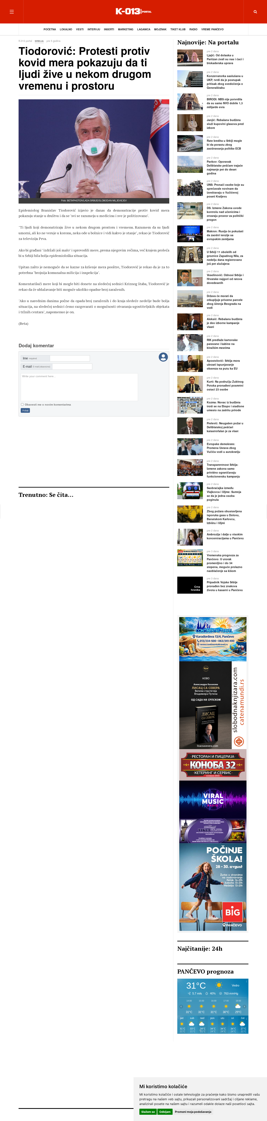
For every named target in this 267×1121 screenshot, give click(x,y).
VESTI (80, 29)
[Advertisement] (94, 451)
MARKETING (125, 29)
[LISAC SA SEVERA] (212, 705)
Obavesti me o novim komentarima (48, 404)
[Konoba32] (212, 764)
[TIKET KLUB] (212, 830)
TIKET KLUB (177, 29)
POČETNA (50, 29)
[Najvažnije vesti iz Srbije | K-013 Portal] (133, 11)
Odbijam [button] (165, 1111)
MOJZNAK (160, 29)
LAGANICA (143, 29)
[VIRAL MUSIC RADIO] (212, 799)
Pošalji (25, 410)
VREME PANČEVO (212, 29)
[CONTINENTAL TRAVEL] (212, 639)
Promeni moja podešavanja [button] (193, 1111)
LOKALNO (66, 29)
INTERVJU (94, 29)
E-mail (36, 366)
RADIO (193, 29)
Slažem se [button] (148, 1111)
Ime (30, 358)
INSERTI (109, 29)
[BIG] (212, 887)
